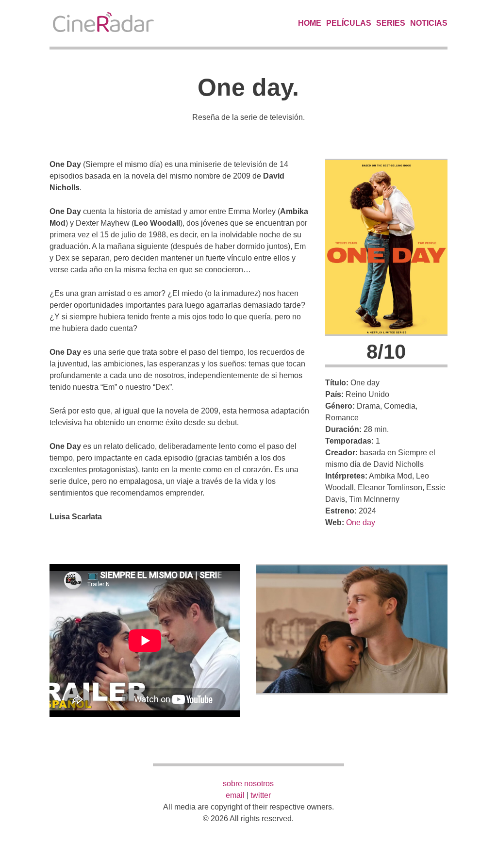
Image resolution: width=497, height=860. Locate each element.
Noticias (428, 23)
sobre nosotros (248, 783)
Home (309, 23)
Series (390, 23)
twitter (260, 795)
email (235, 795)
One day (360, 522)
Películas (348, 23)
